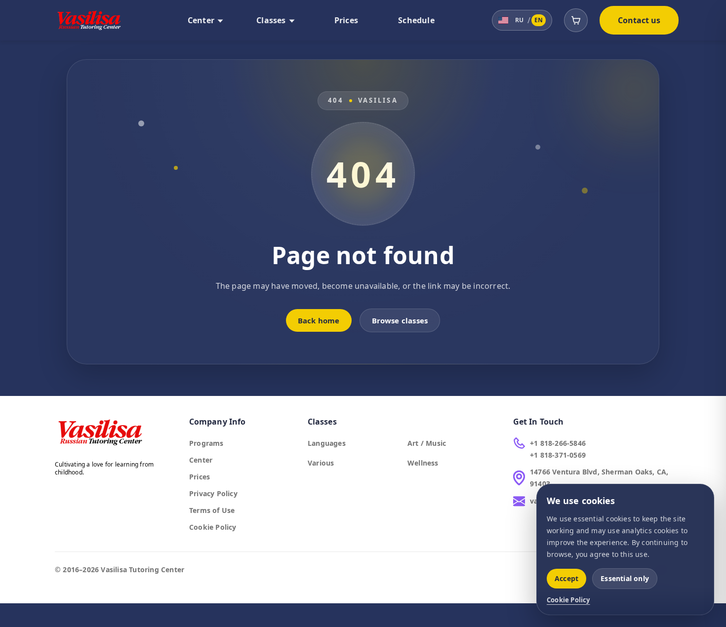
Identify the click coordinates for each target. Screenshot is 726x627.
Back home (319, 320)
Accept (566, 578)
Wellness (423, 463)
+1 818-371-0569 (558, 455)
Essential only (625, 578)
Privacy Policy (213, 493)
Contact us (639, 20)
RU (519, 20)
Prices (199, 476)
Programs (206, 443)
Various (321, 463)
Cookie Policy (213, 527)
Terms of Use (212, 510)
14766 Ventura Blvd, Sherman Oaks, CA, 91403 (599, 477)
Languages (327, 443)
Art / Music (426, 443)
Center (200, 460)
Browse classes (400, 320)
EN (538, 20)
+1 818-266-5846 (558, 443)
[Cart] (576, 20)
